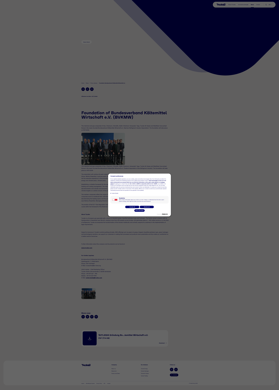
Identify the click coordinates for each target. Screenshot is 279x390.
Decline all (147, 206)
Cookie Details (115, 193)
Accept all (132, 206)
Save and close (140, 210)
